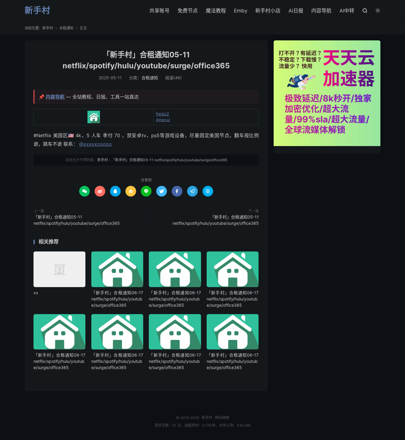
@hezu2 (163, 120)
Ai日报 (295, 11)
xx (36, 292)
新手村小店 (267, 11)
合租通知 (66, 28)
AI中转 (346, 11)
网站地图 (222, 417)
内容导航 (321, 11)
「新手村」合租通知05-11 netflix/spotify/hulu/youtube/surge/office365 (169, 160)
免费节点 (188, 11)
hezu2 (162, 114)
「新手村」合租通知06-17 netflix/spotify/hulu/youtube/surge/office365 (117, 299)
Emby (240, 11)
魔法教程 (216, 11)
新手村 (37, 10)
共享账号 (159, 11)
